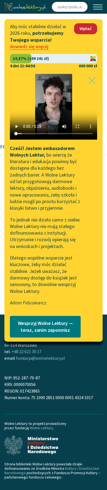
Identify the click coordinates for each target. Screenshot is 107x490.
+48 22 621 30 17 (26, 351)
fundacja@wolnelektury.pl (40, 358)
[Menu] (98, 7)
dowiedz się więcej (29, 46)
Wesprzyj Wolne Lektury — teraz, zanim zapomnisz (45, 326)
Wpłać (86, 28)
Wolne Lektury (41, 427)
